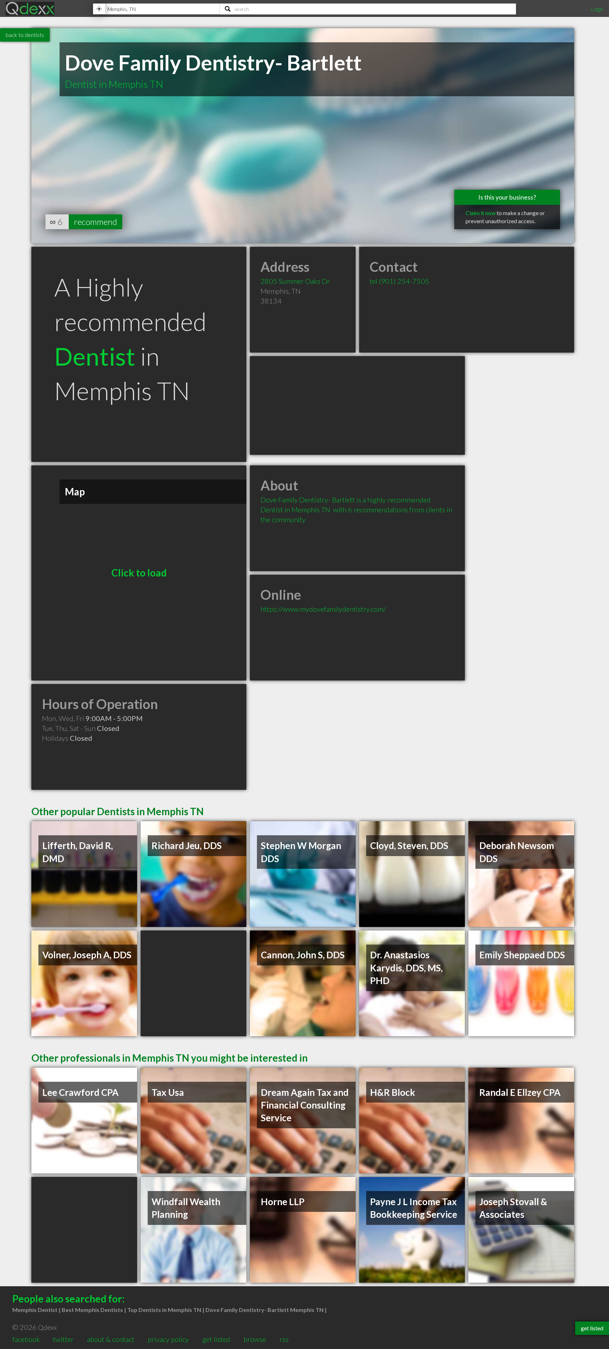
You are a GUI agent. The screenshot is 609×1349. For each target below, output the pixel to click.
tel (399, 281)
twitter (63, 1339)
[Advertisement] (357, 405)
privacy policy (168, 1339)
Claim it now (481, 212)
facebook (26, 1339)
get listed (216, 1339)
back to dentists (25, 34)
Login (597, 8)
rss (284, 1339)
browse (255, 1339)
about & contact (110, 1339)
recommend (95, 221)
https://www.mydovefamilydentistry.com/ (323, 609)
